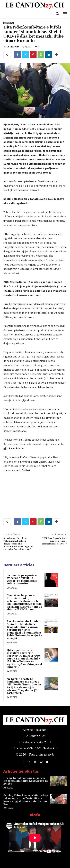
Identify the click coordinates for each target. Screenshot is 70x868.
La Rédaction (13, 46)
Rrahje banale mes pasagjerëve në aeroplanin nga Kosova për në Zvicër (25, 781)
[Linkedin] (48, 54)
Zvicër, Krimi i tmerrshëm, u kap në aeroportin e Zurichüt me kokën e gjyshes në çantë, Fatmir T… (25, 800)
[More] (56, 54)
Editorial (8, 23)
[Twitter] (25, 54)
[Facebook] (17, 54)
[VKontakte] (41, 762)
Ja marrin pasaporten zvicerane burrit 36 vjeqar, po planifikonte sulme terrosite (22, 579)
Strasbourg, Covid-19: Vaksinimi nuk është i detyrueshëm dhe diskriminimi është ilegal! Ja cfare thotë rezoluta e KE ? (18, 544)
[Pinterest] (33, 54)
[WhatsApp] (41, 54)
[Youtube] (47, 762)
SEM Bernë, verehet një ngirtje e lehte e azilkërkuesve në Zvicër (54, 541)
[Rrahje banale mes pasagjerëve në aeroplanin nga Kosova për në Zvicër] (58, 781)
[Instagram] (29, 762)
